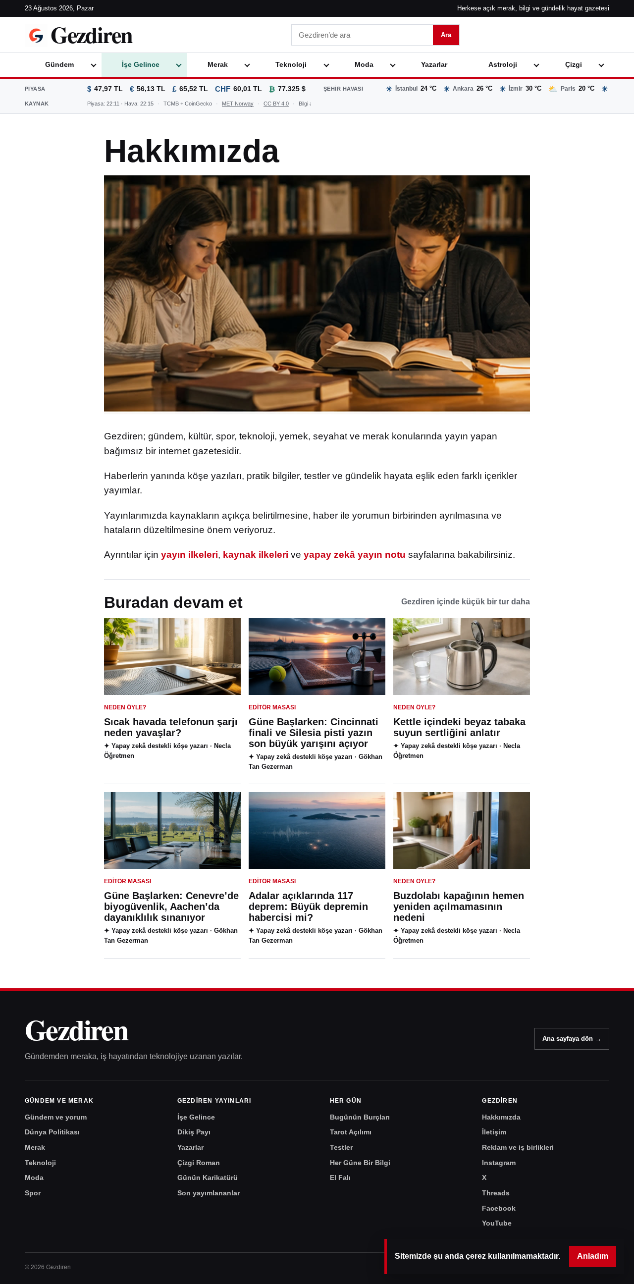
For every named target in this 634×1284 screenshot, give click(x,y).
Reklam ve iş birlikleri (518, 1147)
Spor (33, 1193)
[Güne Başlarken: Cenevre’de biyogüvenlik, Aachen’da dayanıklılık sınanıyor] (172, 830)
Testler (341, 1147)
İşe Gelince (140, 64)
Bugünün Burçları (360, 1117)
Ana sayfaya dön (571, 1038)
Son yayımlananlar (208, 1193)
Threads (496, 1193)
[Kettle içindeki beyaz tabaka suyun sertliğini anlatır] (461, 656)
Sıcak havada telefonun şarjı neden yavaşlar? (171, 727)
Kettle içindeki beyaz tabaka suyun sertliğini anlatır (459, 727)
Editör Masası (272, 707)
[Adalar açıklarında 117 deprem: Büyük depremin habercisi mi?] (317, 830)
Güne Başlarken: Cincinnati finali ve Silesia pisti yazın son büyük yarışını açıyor (313, 732)
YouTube (497, 1223)
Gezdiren (76, 1029)
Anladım (592, 1256)
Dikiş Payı (194, 1132)
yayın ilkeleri (189, 554)
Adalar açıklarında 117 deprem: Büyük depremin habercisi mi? (308, 906)
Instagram (499, 1163)
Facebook (499, 1208)
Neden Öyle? (125, 707)
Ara (446, 35)
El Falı (340, 1177)
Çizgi (573, 64)
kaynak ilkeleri (255, 554)
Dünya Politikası (52, 1132)
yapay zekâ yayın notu (355, 554)
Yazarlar (434, 64)
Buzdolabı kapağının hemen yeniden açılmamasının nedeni (458, 906)
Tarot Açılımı (350, 1132)
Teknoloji (291, 64)
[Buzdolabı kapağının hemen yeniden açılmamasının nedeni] (461, 830)
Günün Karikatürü (207, 1177)
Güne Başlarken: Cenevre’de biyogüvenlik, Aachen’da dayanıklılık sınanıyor (171, 906)
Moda (364, 64)
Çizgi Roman (198, 1163)
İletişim (494, 1132)
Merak (218, 64)
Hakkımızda (501, 1117)
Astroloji (502, 64)
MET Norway (238, 104)
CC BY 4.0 (276, 104)
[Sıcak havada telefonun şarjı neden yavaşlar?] (172, 656)
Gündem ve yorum (56, 1117)
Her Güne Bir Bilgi (360, 1163)
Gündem (59, 64)
